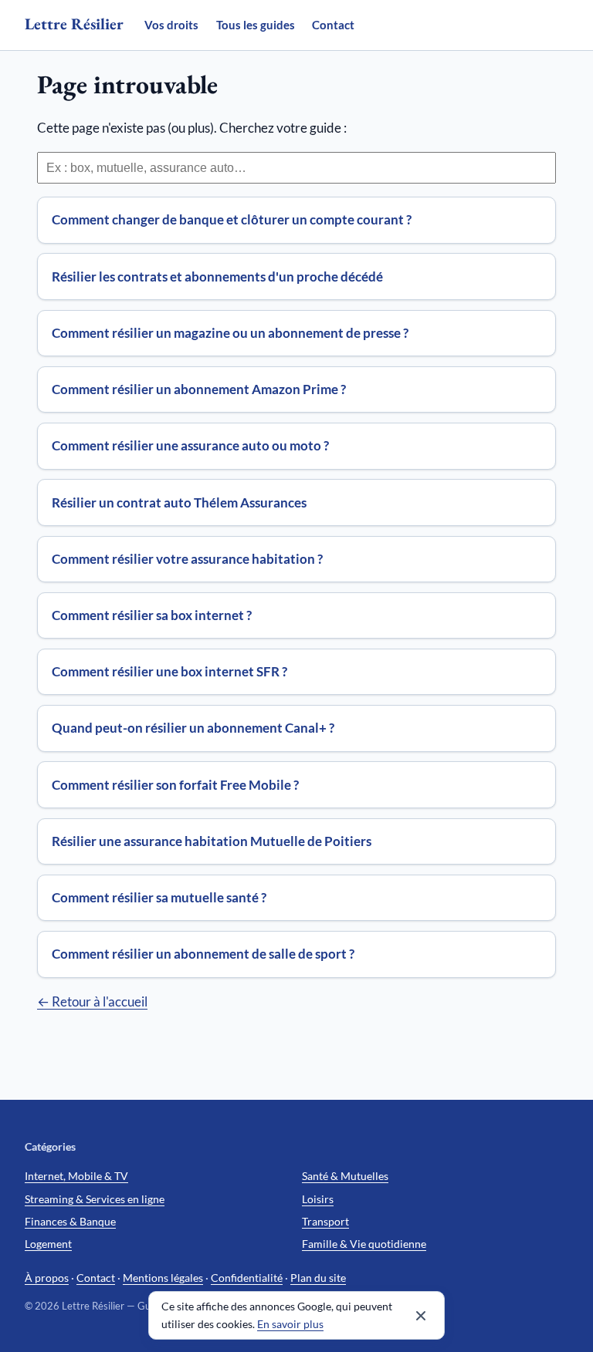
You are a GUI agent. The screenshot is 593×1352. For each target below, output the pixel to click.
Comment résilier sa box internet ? (152, 615)
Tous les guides (255, 25)
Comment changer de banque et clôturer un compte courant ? (232, 219)
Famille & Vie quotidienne (364, 1243)
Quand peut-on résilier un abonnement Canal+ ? (193, 728)
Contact (333, 25)
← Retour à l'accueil (92, 1001)
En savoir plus (290, 1324)
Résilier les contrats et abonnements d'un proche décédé (217, 276)
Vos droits (171, 25)
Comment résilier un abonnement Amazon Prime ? (199, 389)
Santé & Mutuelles (345, 1175)
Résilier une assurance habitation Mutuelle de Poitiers (211, 841)
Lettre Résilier (74, 23)
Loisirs (318, 1198)
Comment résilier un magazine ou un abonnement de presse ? (230, 333)
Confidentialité (247, 1277)
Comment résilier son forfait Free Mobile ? (175, 785)
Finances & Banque (70, 1221)
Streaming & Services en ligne (94, 1198)
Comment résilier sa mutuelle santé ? (159, 897)
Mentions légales (163, 1277)
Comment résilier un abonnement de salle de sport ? (203, 954)
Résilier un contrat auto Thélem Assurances (179, 502)
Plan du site (318, 1277)
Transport (325, 1221)
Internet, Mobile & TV (76, 1175)
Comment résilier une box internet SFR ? (169, 671)
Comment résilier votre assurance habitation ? (187, 559)
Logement (48, 1243)
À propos (47, 1277)
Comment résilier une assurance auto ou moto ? (190, 445)
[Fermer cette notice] (421, 1316)
